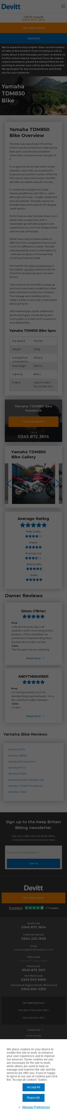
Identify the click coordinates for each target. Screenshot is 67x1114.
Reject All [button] (33, 1097)
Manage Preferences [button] (36, 1107)
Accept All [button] (33, 1087)
